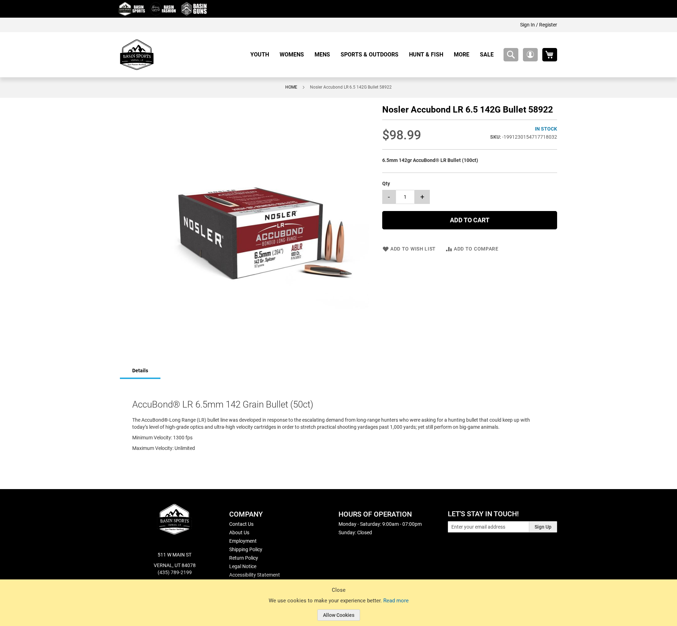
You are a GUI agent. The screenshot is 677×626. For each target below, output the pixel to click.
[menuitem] (262, 54)
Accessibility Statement (254, 575)
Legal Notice (242, 566)
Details (140, 370)
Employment (243, 541)
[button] (530, 54)
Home (291, 87)
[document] (338, 608)
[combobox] (511, 54)
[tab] (140, 371)
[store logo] (137, 54)
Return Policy (243, 558)
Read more (396, 600)
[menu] (374, 54)
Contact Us (241, 524)
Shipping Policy (245, 549)
